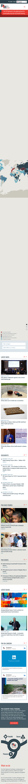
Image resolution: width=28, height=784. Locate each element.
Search (11, 1)
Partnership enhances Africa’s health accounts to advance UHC (14, 447)
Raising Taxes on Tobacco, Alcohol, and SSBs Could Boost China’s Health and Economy (13, 423)
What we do (5, 765)
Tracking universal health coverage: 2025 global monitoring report (13, 494)
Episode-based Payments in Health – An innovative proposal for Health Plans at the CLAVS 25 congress (12, 634)
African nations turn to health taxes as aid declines (12, 400)
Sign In (14, 1)
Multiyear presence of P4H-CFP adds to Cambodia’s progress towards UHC (12, 526)
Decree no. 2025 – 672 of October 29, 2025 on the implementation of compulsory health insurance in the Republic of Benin (15, 468)
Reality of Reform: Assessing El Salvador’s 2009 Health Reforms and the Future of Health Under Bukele (13, 485)
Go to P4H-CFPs (14, 723)
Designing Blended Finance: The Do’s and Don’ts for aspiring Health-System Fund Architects (12, 611)
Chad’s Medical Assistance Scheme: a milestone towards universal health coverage (13, 550)
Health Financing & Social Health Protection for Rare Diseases (14, 564)
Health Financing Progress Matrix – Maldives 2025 (14, 460)
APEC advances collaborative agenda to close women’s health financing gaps (13, 378)
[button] (14, 659)
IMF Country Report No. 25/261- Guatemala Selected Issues (14, 477)
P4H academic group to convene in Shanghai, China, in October (15, 570)
